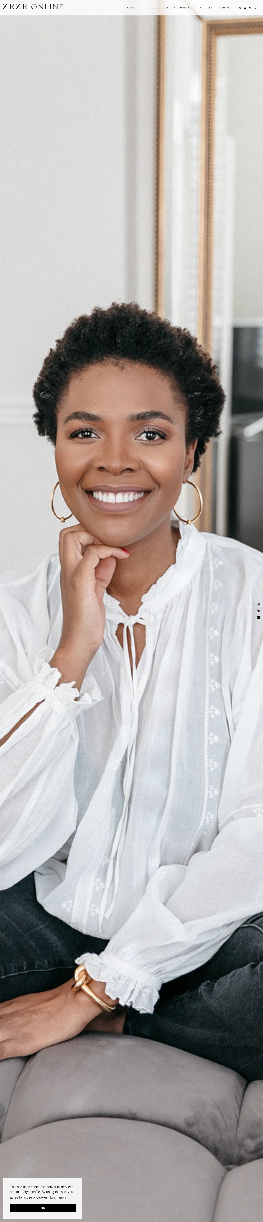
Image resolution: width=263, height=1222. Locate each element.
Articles (206, 7)
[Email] (250, 8)
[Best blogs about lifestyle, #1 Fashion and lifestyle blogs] (32, 6)
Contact (225, 7)
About (131, 7)
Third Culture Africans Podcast (167, 7)
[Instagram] (240, 8)
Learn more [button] (58, 1197)
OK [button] (43, 1208)
